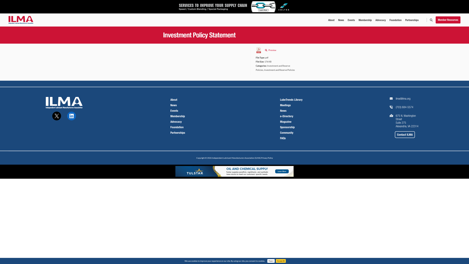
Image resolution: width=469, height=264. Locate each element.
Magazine (285, 121)
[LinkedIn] (71, 116)
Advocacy (176, 121)
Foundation (177, 127)
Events (174, 110)
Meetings (285, 105)
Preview (272, 50)
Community (286, 132)
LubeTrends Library (291, 99)
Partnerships (177, 132)
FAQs (283, 138)
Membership (177, 116)
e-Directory (286, 116)
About (173, 99)
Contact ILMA (405, 134)
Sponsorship (287, 127)
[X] (56, 116)
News (173, 105)
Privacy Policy (267, 158)
